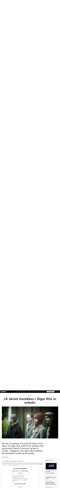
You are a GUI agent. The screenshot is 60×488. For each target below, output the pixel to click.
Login (56, 391)
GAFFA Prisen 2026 (40, 391)
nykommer (34, 391)
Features (29, 391)
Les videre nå (20, 473)
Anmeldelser (23, 391)
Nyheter (18, 391)
